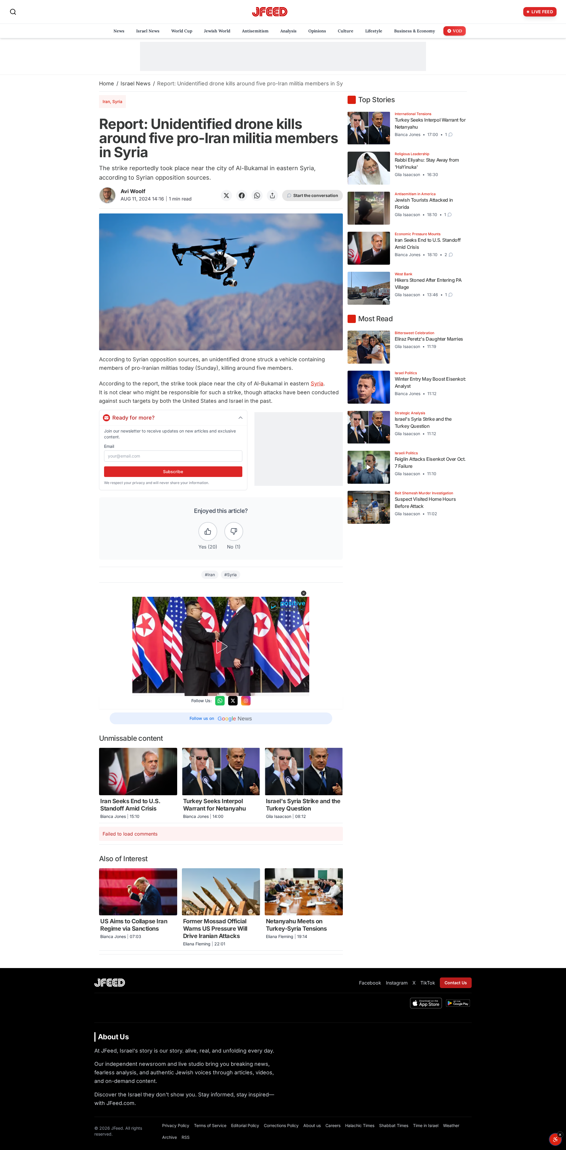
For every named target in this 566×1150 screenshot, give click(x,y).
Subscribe (173, 471)
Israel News (136, 83)
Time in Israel (425, 1125)
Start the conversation (315, 195)
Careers (332, 1125)
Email (109, 446)
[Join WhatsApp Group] (220, 700)
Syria (317, 383)
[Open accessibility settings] (555, 1139)
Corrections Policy (281, 1125)
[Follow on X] (233, 700)
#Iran (210, 574)
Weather (451, 1125)
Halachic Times (359, 1125)
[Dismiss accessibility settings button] (560, 1135)
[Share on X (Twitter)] (226, 195)
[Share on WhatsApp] (257, 195)
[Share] (272, 195)
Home (106, 83)
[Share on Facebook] (241, 195)
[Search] (13, 11)
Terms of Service (210, 1125)
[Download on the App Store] (426, 1003)
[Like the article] (207, 531)
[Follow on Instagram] (246, 700)
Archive (169, 1137)
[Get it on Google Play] (458, 1003)
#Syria (230, 574)
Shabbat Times (393, 1125)
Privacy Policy (175, 1125)
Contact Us (456, 982)
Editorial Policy (245, 1125)
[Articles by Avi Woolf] (107, 195)
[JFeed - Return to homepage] (109, 982)
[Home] (269, 12)
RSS (186, 1137)
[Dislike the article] (233, 531)
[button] (303, 593)
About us (312, 1125)
